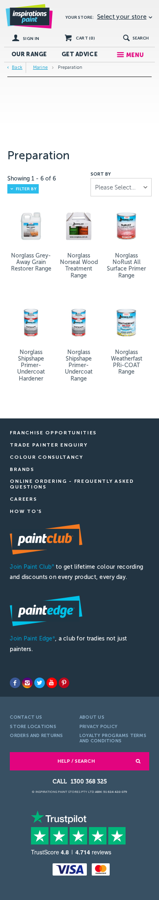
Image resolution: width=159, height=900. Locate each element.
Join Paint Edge (32, 639)
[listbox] (121, 187)
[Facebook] (15, 683)
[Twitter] (39, 683)
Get (79, 54)
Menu (135, 55)
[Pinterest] (64, 683)
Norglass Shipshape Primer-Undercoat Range (79, 365)
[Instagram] (27, 683)
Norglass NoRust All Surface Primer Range (126, 265)
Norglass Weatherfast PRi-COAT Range (126, 362)
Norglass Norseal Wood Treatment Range (79, 265)
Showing (31, 179)
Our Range (29, 54)
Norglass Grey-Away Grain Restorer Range (31, 262)
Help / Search (76, 761)
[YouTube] (51, 683)
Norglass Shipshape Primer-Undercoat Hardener (31, 365)
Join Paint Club (32, 567)
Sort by (101, 174)
